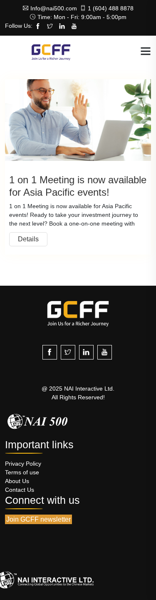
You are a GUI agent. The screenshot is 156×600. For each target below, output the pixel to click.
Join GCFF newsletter (38, 519)
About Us (17, 481)
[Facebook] (38, 26)
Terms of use (22, 472)
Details (28, 239)
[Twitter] (50, 26)
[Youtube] (74, 26)
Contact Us (19, 489)
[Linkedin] (62, 26)
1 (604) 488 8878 (111, 8)
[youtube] (104, 352)
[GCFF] (51, 51)
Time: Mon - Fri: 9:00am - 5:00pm (81, 17)
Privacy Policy (23, 463)
